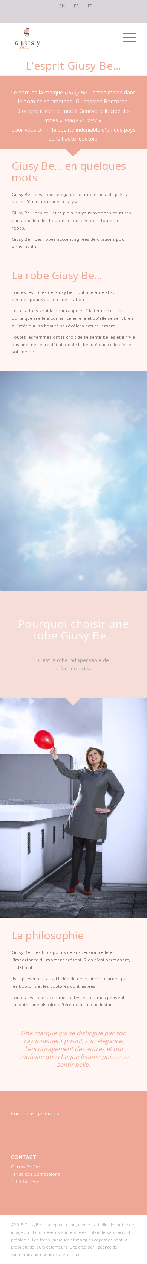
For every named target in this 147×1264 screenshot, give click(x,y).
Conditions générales (35, 1113)
